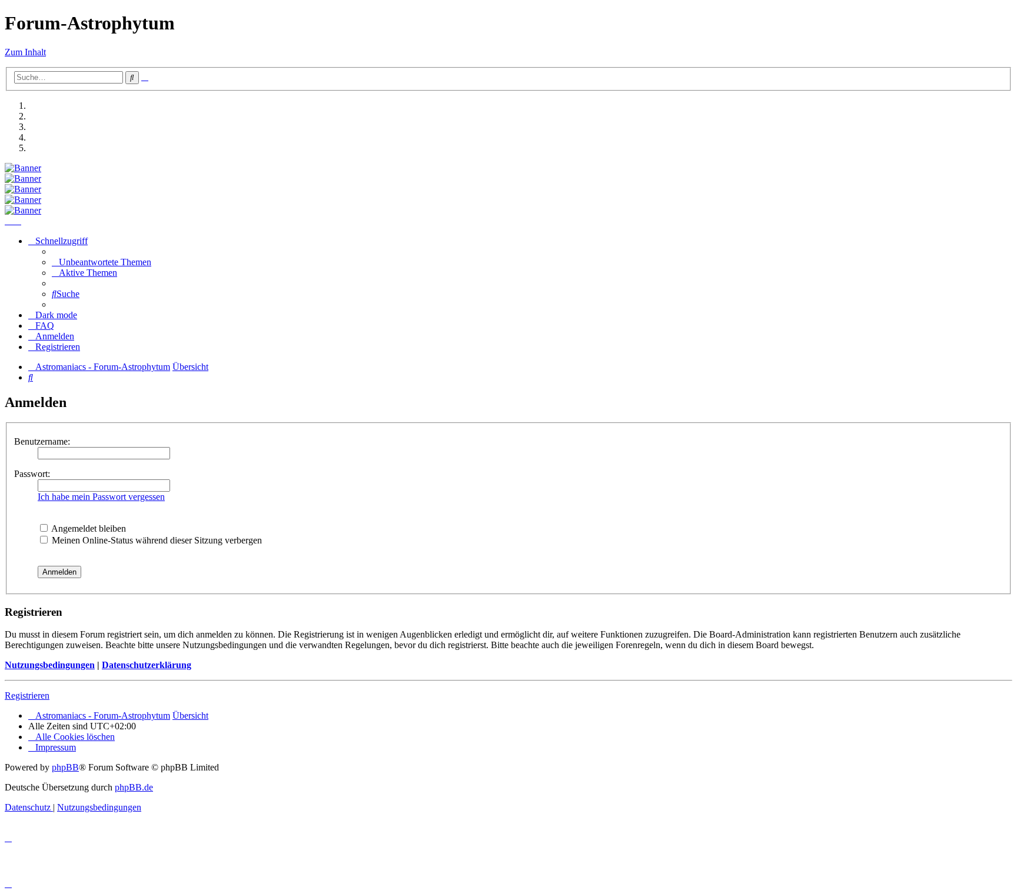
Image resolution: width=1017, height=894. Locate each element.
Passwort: (32, 474)
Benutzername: (42, 441)
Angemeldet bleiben (87, 528)
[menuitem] (101, 262)
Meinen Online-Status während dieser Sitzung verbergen (155, 540)
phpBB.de (134, 787)
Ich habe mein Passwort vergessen (101, 497)
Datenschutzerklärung (146, 665)
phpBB (65, 767)
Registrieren (27, 695)
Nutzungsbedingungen (50, 665)
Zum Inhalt (25, 52)
